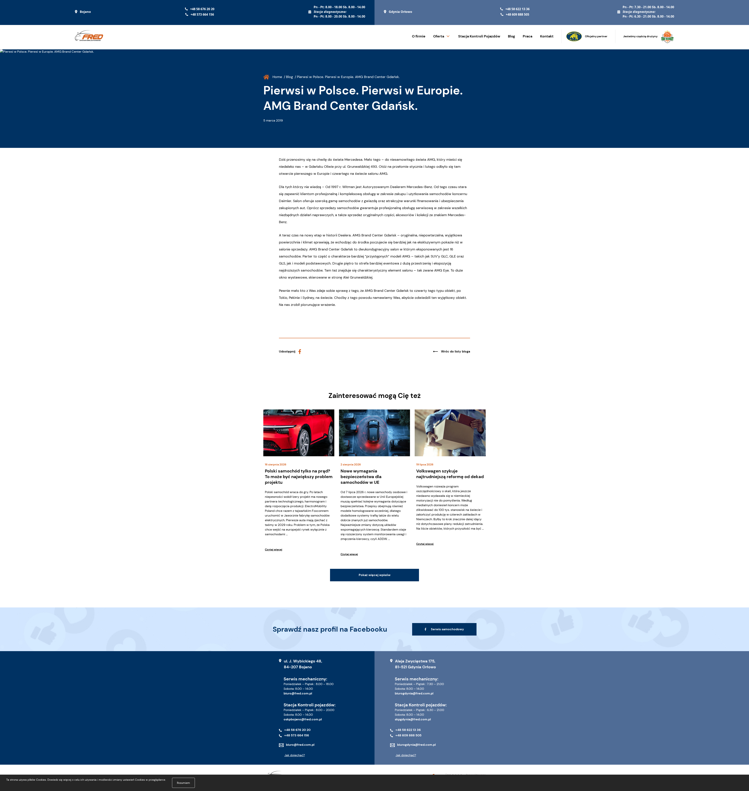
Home (277, 77)
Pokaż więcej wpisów (374, 575)
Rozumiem (183, 783)
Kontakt (547, 36)
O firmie (418, 36)
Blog (511, 36)
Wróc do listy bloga (455, 351)
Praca (527, 36)
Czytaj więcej (273, 549)
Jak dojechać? (294, 755)
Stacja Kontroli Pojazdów (479, 36)
